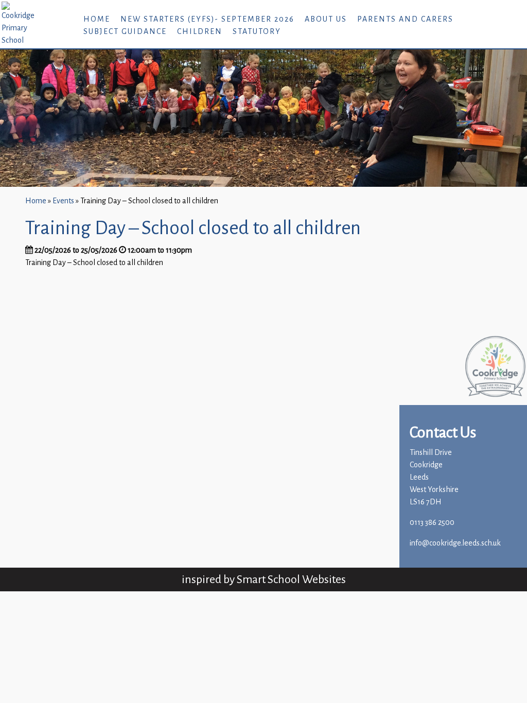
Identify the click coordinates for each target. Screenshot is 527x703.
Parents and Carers (405, 19)
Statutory (257, 32)
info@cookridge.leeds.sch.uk (455, 543)
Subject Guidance (125, 32)
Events (63, 201)
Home (96, 19)
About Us (326, 19)
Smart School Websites (291, 579)
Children (199, 32)
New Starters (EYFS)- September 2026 (207, 19)
